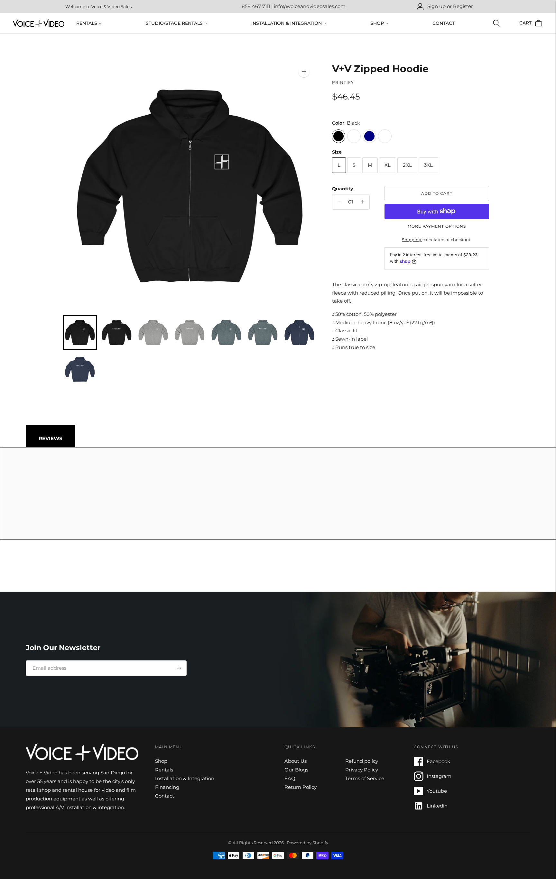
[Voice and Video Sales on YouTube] (418, 794)
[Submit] (179, 668)
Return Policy (300, 787)
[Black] (338, 135)
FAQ (289, 778)
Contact (443, 23)
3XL (428, 165)
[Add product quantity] (339, 201)
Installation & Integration (286, 23)
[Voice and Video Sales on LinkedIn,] (418, 809)
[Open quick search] (496, 23)
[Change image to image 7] (299, 332)
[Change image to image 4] (189, 332)
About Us (295, 761)
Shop (377, 23)
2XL (407, 165)
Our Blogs (296, 770)
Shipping (412, 239)
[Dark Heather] (354, 135)
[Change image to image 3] (153, 332)
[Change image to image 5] (226, 332)
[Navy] (369, 135)
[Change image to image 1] (80, 332)
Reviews (50, 438)
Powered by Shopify (307, 842)
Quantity (342, 188)
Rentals (86, 23)
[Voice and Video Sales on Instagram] (418, 779)
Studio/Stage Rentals (174, 23)
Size (337, 152)
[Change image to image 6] (262, 332)
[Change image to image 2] (116, 332)
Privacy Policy (361, 770)
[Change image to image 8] (80, 369)
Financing (167, 787)
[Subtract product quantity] (362, 201)
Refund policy (361, 761)
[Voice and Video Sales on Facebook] (418, 764)
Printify (343, 82)
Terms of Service (364, 778)
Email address (47, 660)
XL (388, 165)
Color (338, 123)
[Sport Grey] (384, 135)
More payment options (437, 225)
